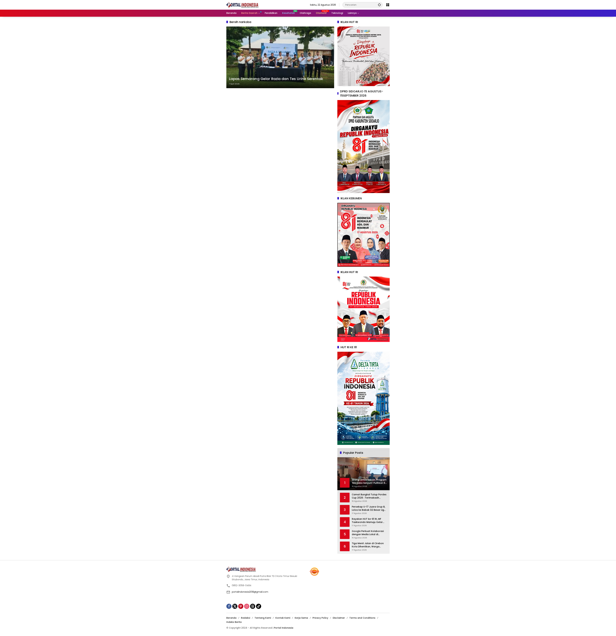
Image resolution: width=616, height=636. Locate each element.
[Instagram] (246, 606)
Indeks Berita (234, 622)
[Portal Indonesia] (242, 4)
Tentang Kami (263, 617)
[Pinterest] (240, 606)
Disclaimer (339, 617)
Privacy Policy (320, 617)
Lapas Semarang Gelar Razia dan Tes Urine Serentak (276, 78)
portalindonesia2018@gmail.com (250, 591)
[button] (379, 4)
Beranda (231, 617)
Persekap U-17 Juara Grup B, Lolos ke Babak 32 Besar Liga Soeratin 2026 (369, 508)
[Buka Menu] (388, 5)
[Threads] (252, 606)
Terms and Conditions (362, 617)
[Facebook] (228, 606)
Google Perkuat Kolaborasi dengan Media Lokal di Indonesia (368, 533)
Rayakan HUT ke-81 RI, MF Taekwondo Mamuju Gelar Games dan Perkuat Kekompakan (367, 520)
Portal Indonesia (283, 627)
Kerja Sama (301, 617)
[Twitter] (234, 606)
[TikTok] (258, 606)
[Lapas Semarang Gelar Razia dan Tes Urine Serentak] (280, 57)
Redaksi (245, 617)
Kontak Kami (282, 617)
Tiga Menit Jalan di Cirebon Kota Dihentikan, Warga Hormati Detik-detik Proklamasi (368, 545)
